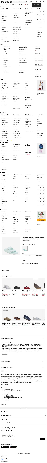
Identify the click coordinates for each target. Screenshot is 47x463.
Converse (26, 85)
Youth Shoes (4, 85)
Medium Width (39, 32)
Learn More (4, 354)
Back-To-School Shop (40, 94)
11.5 (36, 64)
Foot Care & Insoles (16, 150)
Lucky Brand (4, 194)
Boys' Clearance (28, 214)
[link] (6, 292)
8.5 (38, 19)
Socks (3, 162)
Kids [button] (13, 4)
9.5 (43, 19)
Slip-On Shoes (4, 37)
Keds (14, 185)
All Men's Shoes (6, 46)
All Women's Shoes (6, 8)
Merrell (26, 192)
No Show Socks (4, 169)
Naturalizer (4, 197)
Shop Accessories (40, 156)
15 (38, 67)
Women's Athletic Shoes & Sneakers (17, 26)
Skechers (26, 94)
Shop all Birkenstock (26, 240)
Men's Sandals (22, 65)
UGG (26, 201)
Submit (42, 439)
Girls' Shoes (15, 96)
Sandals (3, 34)
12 (38, 64)
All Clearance (28, 229)
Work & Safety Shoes (5, 41)
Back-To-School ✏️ (22, 4)
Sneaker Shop (40, 133)
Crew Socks (4, 167)
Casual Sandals (16, 10)
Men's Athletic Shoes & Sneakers (23, 47)
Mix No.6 (38, 181)
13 (41, 64)
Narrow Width (39, 30)
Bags (3, 144)
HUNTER (26, 185)
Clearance (27, 27)
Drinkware (15, 148)
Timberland (27, 199)
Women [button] (7, 4)
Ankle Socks (4, 164)
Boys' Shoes (15, 81)
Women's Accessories (27, 145)
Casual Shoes (4, 16)
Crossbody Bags (4, 150)
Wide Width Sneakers (23, 62)
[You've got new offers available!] (36, 2)
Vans (14, 200)
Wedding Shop (28, 22)
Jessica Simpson (5, 192)
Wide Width (39, 34)
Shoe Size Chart (28, 105)
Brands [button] (33, 4)
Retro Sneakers (4, 129)
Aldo (2, 177)
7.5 (40, 16)
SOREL (26, 196)
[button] (10, 279)
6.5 (43, 14)
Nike (26, 89)
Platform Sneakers (5, 126)
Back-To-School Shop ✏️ (28, 9)
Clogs (3, 18)
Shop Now (39, 224)
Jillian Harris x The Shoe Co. (29, 13)
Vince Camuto (4, 205)
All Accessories (16, 144)
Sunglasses (15, 159)
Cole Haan (4, 186)
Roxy (2, 199)
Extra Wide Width (38, 76)
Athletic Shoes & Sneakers (5, 11)
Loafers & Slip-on (16, 225)
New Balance (39, 123)
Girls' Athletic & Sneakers (28, 122)
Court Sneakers (16, 122)
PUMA (26, 92)
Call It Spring (4, 181)
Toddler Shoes (4, 83)
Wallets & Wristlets (5, 159)
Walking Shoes (16, 40)
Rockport (26, 194)
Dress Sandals (15, 13)
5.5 (38, 14)
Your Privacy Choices (7, 459)
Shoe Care (15, 155)
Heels (3, 25)
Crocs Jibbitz (15, 146)
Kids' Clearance (28, 211)
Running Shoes (22, 56)
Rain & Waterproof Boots (5, 32)
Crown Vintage (39, 177)
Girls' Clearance (28, 216)
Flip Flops (15, 15)
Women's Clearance (4, 212)
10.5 (40, 22)
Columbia (27, 178)
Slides (14, 19)
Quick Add (7, 298)
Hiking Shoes (4, 27)
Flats (2, 22)
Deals (26, 231)
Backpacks (4, 146)
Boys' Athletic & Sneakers (28, 119)
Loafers (3, 29)
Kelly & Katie (39, 179)
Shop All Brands (40, 185)
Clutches (3, 148)
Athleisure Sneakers (17, 29)
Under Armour (16, 198)
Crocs (26, 87)
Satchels (3, 153)
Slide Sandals (21, 72)
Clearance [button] (38, 4)
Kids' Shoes (4, 81)
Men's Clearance (17, 211)
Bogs (26, 176)
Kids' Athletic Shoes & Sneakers (29, 115)
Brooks (14, 180)
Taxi (2, 203)
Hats (14, 153)
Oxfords (4, 64)
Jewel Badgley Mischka (27, 188)
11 (43, 22)
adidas (26, 83)
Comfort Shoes (4, 20)
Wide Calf (39, 36)
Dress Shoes (5, 58)
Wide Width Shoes (5, 106)
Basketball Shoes (22, 49)
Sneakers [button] (16, 4)
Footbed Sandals (16, 17)
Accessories (27, 97)
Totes (2, 157)
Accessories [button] (29, 4)
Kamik (26, 190)
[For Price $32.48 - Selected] (25, 248)
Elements (27, 180)
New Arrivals (28, 24)
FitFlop (3, 190)
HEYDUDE (27, 182)
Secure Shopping (4, 458)
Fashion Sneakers (16, 33)
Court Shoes (15, 31)
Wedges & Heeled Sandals (16, 22)
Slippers (3, 39)
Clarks (3, 184)
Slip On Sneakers (28, 128)
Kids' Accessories (28, 150)
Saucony (15, 193)
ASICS (38, 119)
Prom (26, 15)
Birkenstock (4, 179)
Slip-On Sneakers (16, 38)
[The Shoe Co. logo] (6, 1)
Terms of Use (3, 456)
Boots (3, 14)
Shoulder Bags (4, 155)
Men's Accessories (29, 147)
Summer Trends (28, 20)
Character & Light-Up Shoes (6, 94)
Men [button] (10, 4)
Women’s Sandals (17, 8)
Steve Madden (4, 201)
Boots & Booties (4, 218)
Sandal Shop (28, 17)
